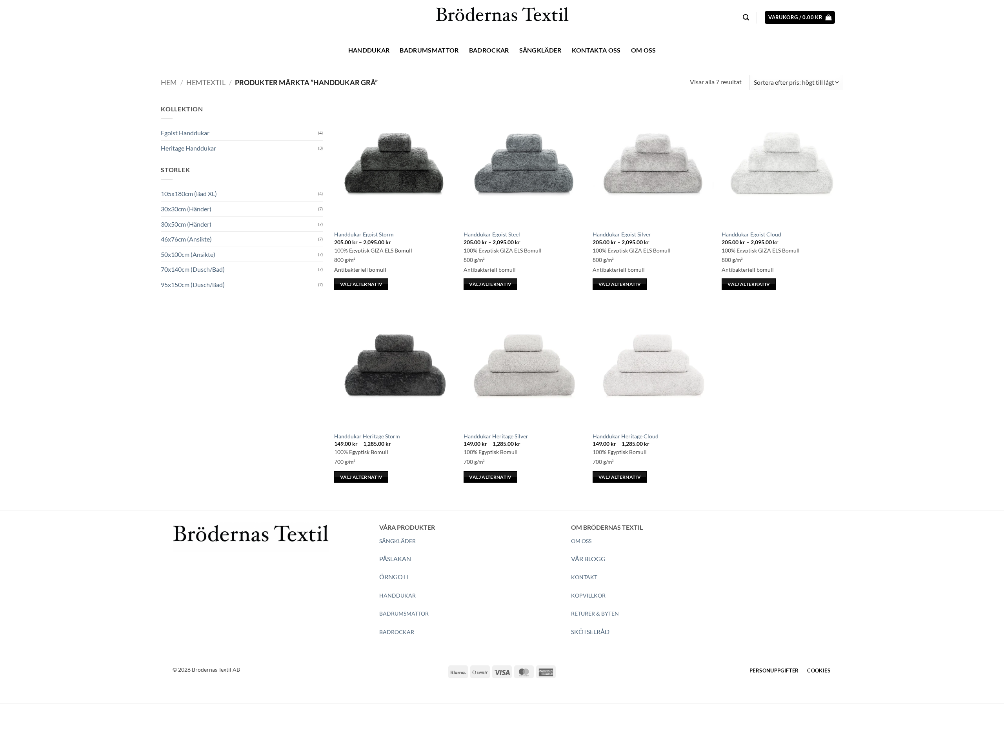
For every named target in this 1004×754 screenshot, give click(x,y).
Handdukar (369, 50)
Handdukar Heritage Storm (367, 436)
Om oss (643, 50)
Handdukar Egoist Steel (492, 234)
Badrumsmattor (429, 50)
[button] (746, 17)
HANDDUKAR (397, 595)
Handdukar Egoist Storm (364, 234)
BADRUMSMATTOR (404, 613)
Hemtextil (206, 82)
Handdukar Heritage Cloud (625, 436)
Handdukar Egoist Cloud (751, 234)
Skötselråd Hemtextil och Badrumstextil (317, 733)
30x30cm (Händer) (186, 209)
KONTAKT (584, 577)
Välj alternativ (361, 284)
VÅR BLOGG (588, 558)
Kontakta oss (596, 50)
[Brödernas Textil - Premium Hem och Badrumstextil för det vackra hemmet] (502, 17)
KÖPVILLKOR (588, 595)
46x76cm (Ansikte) (186, 239)
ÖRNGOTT (394, 576)
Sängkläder (540, 50)
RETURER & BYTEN (595, 613)
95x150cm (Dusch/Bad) (193, 284)
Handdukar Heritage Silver (496, 436)
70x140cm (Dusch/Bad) (193, 269)
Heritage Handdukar (188, 148)
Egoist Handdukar (185, 132)
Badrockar (489, 50)
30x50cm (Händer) (186, 224)
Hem (169, 82)
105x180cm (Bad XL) (189, 193)
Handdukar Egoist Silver (622, 234)
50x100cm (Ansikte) (188, 254)
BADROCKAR (396, 632)
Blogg (246, 733)
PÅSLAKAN (395, 558)
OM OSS (581, 541)
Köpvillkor (217, 733)
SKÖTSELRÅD (590, 631)
